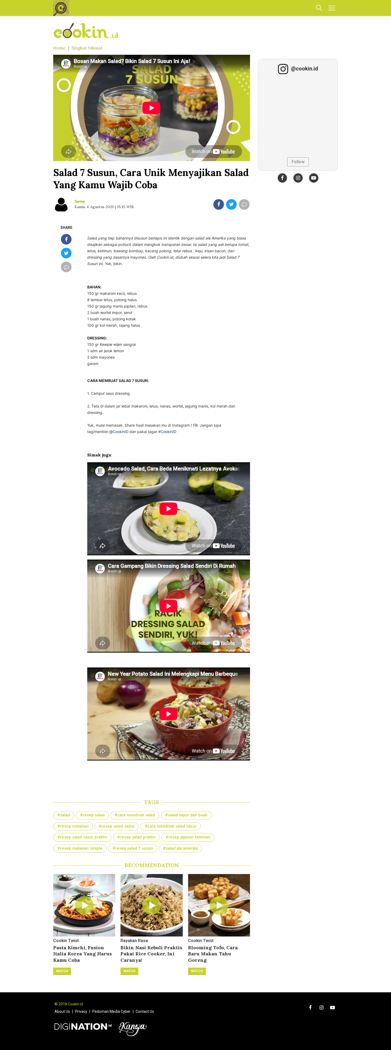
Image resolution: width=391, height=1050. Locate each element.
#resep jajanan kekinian (188, 837)
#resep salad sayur (117, 826)
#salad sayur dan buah (186, 815)
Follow (298, 161)
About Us (62, 1011)
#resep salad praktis (136, 837)
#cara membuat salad (135, 815)
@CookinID (118, 431)
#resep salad (92, 815)
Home (59, 48)
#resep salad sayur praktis (82, 837)
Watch (62, 971)
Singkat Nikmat (87, 48)
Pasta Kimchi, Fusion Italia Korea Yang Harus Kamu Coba (82, 953)
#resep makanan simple (79, 848)
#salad (63, 815)
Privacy (81, 1011)
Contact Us (145, 1011)
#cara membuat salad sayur (171, 826)
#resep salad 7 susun (133, 848)
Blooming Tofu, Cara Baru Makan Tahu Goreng (213, 953)
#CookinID (167, 431)
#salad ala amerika (180, 848)
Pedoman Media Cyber (111, 1011)
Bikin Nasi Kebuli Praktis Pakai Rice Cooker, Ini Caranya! (151, 953)
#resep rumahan (73, 826)
